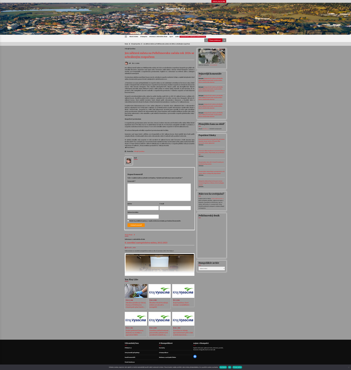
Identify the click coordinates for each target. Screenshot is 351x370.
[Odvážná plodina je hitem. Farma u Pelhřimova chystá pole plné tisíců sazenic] (136, 291)
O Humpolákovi (163, 352)
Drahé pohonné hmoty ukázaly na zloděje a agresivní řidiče (134, 333)
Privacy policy (237, 367)
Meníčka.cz (206, 129)
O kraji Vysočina (130, 48)
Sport (171, 36)
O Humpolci (143, 36)
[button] (206, 40)
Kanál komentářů (130, 357)
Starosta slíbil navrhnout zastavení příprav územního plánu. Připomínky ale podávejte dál (212, 152)
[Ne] (349, 367)
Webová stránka (133, 212)
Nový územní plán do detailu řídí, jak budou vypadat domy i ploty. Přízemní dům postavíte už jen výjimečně (212, 141)
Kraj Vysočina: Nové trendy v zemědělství (181, 304)
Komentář (132, 181)
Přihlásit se (128, 348)
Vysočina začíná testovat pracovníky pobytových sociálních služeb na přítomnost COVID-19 (158, 333)
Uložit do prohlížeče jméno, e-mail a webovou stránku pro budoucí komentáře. (155, 221)
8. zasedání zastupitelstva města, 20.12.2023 (146, 243)
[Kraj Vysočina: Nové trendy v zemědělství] (183, 291)
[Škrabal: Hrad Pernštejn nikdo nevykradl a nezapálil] (159, 291)
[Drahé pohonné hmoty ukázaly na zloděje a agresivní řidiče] (136, 319)
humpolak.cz (175, 8)
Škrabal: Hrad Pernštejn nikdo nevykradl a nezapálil (158, 305)
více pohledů (213, 65)
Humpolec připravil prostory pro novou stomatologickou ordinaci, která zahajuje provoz (211, 183)
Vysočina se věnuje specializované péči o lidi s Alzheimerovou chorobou (183, 333)
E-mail (162, 204)
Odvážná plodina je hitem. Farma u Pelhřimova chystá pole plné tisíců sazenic (136, 305)
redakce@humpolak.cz (217, 198)
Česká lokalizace (130, 362)
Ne (230, 367)
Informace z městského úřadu (158, 36)
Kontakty (162, 348)
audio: (190, 36)
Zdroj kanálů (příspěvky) (132, 352)
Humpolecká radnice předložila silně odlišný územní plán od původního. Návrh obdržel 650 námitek (211, 80)
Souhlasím (223, 367)
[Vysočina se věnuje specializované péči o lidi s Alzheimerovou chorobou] (183, 319)
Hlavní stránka (133, 36)
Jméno (130, 204)
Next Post (128, 235)
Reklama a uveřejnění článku (167, 357)
